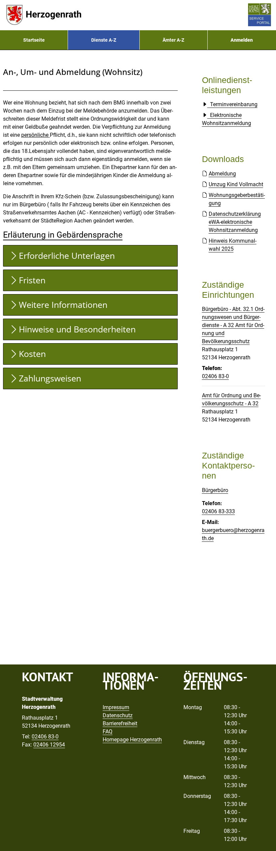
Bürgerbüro (215, 490)
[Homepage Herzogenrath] (43, 15)
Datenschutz (118, 715)
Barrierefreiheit (120, 723)
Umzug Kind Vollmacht (236, 184)
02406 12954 (49, 744)
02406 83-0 (215, 376)
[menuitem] (34, 40)
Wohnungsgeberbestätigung (237, 199)
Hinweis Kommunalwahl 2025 (232, 245)
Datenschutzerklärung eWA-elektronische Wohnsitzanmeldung (235, 222)
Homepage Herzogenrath (132, 739)
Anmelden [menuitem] (242, 40)
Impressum (116, 707)
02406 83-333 (218, 511)
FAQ (107, 731)
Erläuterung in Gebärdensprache (63, 235)
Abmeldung (222, 173)
